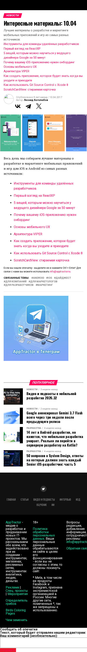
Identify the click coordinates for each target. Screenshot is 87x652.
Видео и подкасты (44, 499)
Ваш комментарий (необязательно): (29, 636)
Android (38, 278)
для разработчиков (19, 285)
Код (78, 499)
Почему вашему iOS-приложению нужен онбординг (39, 62)
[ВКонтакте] (18, 106)
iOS (50, 278)
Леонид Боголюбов (36, 100)
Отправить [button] (8, 650)
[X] (39, 106)
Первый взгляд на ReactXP (22, 48)
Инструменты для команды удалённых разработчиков (41, 44)
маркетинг (45, 285)
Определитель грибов (17, 602)
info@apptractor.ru (60, 271)
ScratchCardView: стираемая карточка (30, 89)
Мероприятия (17, 594)
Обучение (41, 505)
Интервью (65, 499)
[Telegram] (28, 106)
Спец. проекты (17, 591)
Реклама (12, 587)
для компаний (16, 281)
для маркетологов (43, 281)
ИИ (53, 505)
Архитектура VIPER (16, 71)
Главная (11, 499)
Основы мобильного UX (20, 67)
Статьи (25, 499)
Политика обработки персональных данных (44, 534)
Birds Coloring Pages (16, 611)
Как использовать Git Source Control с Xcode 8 (36, 85)
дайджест (63, 278)
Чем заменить (16, 620)
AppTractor (13, 522)
